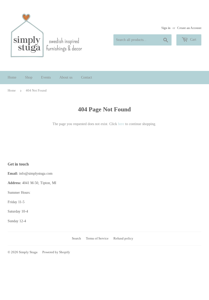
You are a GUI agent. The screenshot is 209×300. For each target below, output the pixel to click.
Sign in (166, 28)
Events (46, 77)
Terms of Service (97, 238)
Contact (86, 77)
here (121, 124)
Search (76, 238)
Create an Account (189, 28)
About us (65, 77)
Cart (192, 39)
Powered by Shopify (56, 252)
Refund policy (123, 238)
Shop (28, 77)
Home (12, 77)
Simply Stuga (28, 252)
